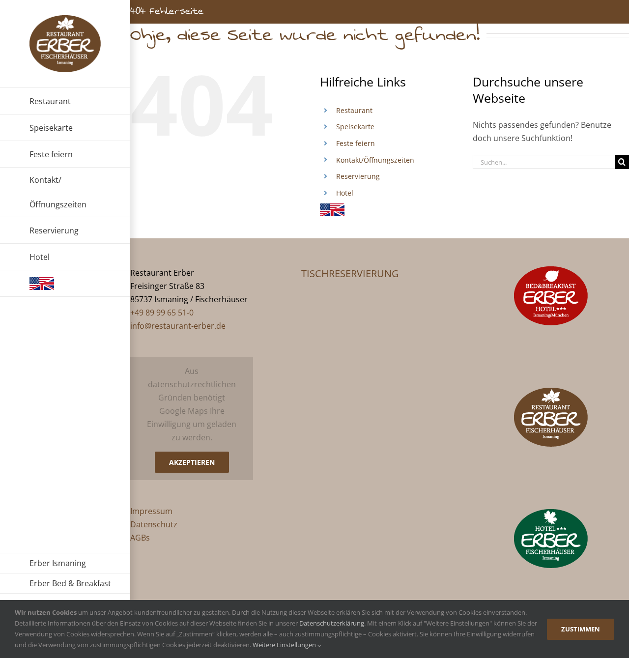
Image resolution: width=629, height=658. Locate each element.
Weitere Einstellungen (285, 644)
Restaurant (354, 110)
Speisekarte (355, 126)
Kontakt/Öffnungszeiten (375, 160)
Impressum (151, 511)
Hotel (344, 193)
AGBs (140, 537)
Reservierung (358, 176)
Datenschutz (153, 524)
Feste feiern (355, 143)
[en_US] (65, 283)
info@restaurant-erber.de (178, 325)
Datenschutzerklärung (331, 623)
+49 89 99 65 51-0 (162, 312)
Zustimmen (580, 629)
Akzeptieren (192, 462)
